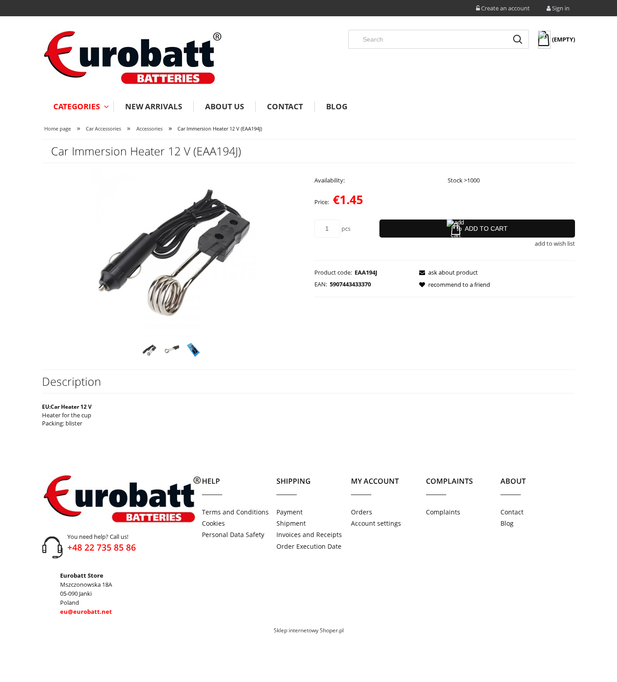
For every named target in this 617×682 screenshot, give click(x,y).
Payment (289, 512)
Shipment (291, 523)
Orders (361, 512)
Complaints (443, 512)
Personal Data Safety (233, 534)
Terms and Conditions (235, 512)
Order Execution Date (308, 546)
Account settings (376, 523)
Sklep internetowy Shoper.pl (309, 630)
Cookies (213, 523)
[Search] (517, 39)
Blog (507, 523)
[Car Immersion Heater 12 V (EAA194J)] (149, 350)
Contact (512, 512)
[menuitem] (77, 106)
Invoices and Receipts (309, 534)
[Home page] (132, 57)
